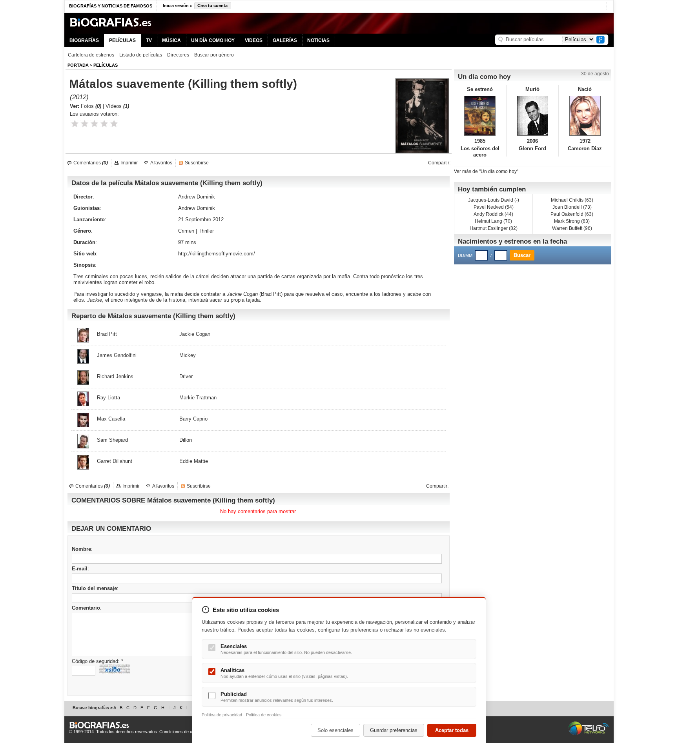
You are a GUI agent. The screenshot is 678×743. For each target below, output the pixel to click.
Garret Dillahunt (114, 461)
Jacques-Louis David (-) (493, 200)
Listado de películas (140, 55)
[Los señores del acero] (480, 116)
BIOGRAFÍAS (84, 40)
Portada (78, 65)
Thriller (206, 231)
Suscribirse (197, 163)
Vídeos (117, 106)
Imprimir (129, 163)
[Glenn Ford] (532, 116)
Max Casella (111, 419)
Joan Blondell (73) (572, 207)
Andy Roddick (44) (493, 214)
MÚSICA (171, 40)
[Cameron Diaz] (585, 116)
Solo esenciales (335, 730)
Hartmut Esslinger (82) (494, 228)
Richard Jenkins (115, 376)
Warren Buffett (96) (572, 228)
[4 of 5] (104, 124)
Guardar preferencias (393, 730)
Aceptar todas (451, 730)
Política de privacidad (222, 714)
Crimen (186, 231)
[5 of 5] (114, 124)
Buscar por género (214, 55)
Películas (105, 65)
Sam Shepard (112, 440)
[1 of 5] (75, 124)
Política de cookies (264, 714)
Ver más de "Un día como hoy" (486, 171)
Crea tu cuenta (212, 5)
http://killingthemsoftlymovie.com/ (216, 254)
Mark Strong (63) (572, 221)
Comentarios (90, 163)
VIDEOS (253, 40)
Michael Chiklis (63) (572, 200)
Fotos (91, 106)
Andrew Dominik (196, 197)
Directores (178, 55)
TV (149, 40)
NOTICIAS (318, 40)
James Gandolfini (117, 355)
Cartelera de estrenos (91, 55)
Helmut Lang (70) (493, 221)
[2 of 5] (84, 124)
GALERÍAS (285, 40)
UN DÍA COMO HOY (213, 40)
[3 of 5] (94, 124)
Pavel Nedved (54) (494, 207)
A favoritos (161, 163)
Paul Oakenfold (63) (571, 214)
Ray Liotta (108, 398)
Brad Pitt (271, 294)
